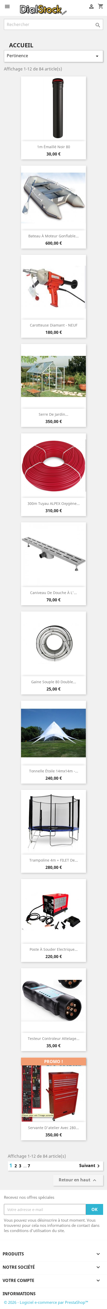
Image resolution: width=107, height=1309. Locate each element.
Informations (19, 1294)
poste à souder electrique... (54, 949)
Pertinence (53, 56)
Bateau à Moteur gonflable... (53, 235)
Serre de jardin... (53, 414)
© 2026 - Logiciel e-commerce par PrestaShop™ (46, 1302)
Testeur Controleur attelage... (53, 1038)
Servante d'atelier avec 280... (53, 1127)
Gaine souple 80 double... (53, 681)
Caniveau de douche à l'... (53, 592)
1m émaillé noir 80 (53, 146)
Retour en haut (78, 1180)
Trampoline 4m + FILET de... (53, 860)
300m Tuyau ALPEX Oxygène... (54, 503)
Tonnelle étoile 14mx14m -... (53, 771)
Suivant (90, 1166)
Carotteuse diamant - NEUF (53, 325)
